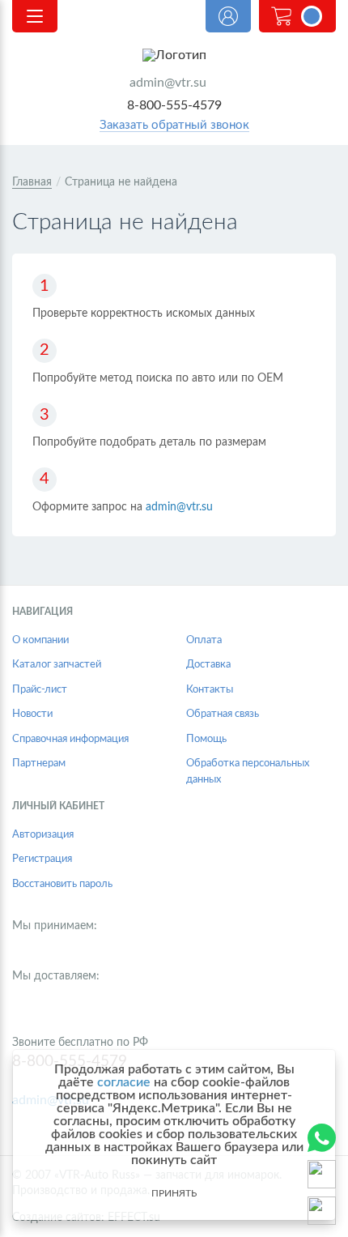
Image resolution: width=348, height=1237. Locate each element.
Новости (32, 714)
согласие (124, 1082)
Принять (174, 1193)
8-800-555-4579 (174, 105)
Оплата (204, 640)
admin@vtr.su (167, 82)
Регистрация (42, 859)
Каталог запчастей (56, 664)
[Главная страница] (174, 55)
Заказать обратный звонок (174, 125)
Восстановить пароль (62, 884)
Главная (32, 182)
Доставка (208, 664)
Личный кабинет (228, 16)
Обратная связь (222, 714)
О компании (40, 640)
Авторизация (43, 835)
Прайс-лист (39, 690)
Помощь (206, 739)
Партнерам (39, 763)
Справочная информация (70, 739)
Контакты (209, 690)
